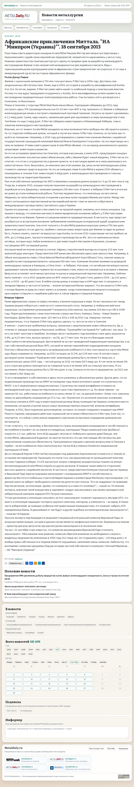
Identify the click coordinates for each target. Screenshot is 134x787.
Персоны (8, 27)
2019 (98, 649)
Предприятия (22, 27)
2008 (23, 649)
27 (85, 688)
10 (32, 679)
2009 (31, 649)
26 (67, 688)
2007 (16, 649)
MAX (31, 563)
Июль (57, 662)
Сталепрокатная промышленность (48, 625)
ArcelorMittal (29, 633)
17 (32, 684)
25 (49, 688)
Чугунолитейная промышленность (19, 625)
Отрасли (65, 27)
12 (67, 679)
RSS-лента (11, 710)
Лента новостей (96, 748)
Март (27, 662)
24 (32, 688)
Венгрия (51, 617)
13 (85, 679)
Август (64, 662)
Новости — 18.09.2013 (65, 20)
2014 (64, 649)
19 (67, 684)
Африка (71, 617)
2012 (51, 649)
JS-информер (26, 710)
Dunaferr (41, 633)
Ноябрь (94, 662)
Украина (32, 617)
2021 (112, 649)
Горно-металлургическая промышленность (80, 625)
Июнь (50, 662)
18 (49, 684)
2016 (78, 649)
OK (35, 563)
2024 (16, 654)
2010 (38, 649)
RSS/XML (111, 748)
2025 (23, 654)
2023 (9, 654)
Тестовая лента (104, 625)
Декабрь (103, 662)
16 (14, 684)
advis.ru (18, 558)
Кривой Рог (21, 617)
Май (42, 662)
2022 (119, 649)
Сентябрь (74, 662)
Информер (123, 748)
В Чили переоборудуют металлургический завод (30, 594)
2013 (57, 649)
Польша (41, 617)
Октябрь (84, 662)
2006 (9, 649)
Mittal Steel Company (14, 633)
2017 (84, 649)
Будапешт (10, 617)
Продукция (52, 27)
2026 (30, 654)
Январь (9, 662)
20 (85, 684)
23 (14, 688)
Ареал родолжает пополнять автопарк (25, 586)
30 (14, 693)
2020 (105, 649)
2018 (91, 649)
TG (39, 563)
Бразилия (61, 617)
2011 (44, 649)
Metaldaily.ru (47, 20)
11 (49, 679)
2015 (71, 649)
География (37, 27)
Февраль (18, 662)
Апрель (35, 662)
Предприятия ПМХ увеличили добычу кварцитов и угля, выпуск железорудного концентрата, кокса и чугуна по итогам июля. (67, 577)
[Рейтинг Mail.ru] (123, 776)
